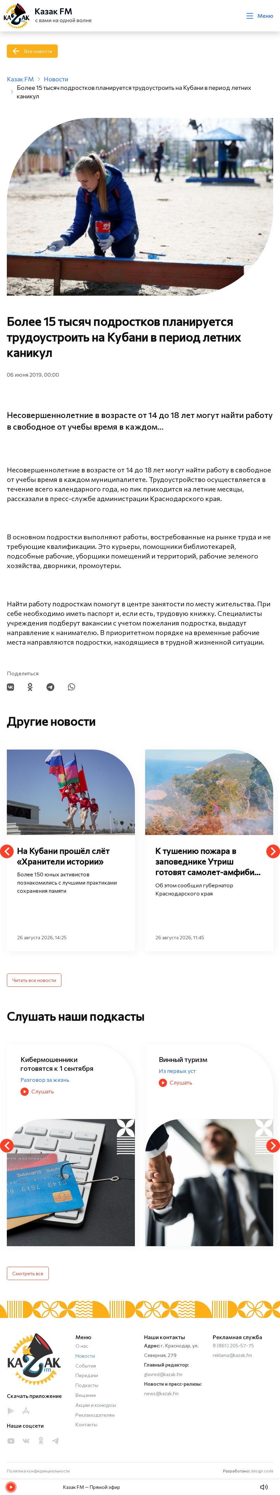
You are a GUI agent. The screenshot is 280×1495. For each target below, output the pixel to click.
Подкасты (86, 1385)
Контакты (86, 1424)
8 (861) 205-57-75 (233, 1345)
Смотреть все (27, 1273)
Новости (85, 1356)
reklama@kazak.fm (232, 1355)
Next (273, 851)
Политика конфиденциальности (38, 1470)
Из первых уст (38, 1070)
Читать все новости (34, 980)
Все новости (38, 51)
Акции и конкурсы (95, 1405)
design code (262, 1470)
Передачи (86, 1375)
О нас (81, 1346)
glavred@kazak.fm (163, 1374)
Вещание (85, 1395)
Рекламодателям (95, 1415)
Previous (7, 851)
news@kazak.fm (161, 1393)
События (85, 1366)
